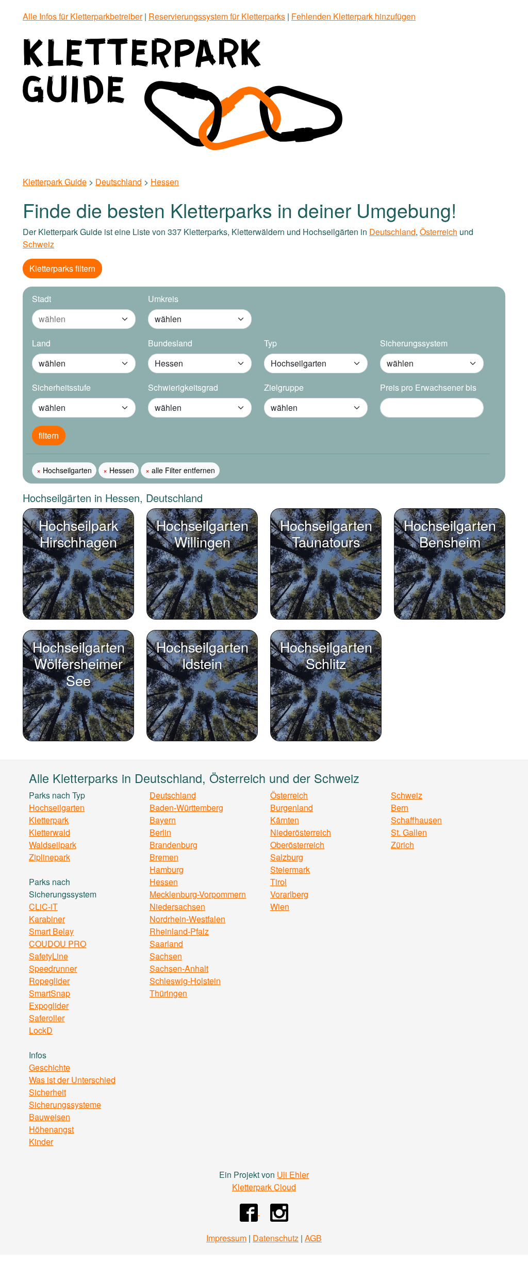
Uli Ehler (293, 1174)
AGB (313, 1238)
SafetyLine (48, 956)
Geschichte (49, 1067)
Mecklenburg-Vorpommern (198, 894)
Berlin (160, 832)
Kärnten (284, 820)
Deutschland (118, 182)
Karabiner (47, 919)
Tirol (278, 882)
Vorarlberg (289, 894)
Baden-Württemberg (186, 807)
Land (41, 343)
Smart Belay (51, 931)
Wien (279, 906)
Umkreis (163, 299)
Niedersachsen (177, 906)
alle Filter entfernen (182, 470)
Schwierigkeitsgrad (183, 387)
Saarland (166, 944)
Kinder (41, 1141)
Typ (270, 343)
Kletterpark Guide (55, 182)
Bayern (163, 820)
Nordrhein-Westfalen (187, 919)
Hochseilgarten (66, 470)
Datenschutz (276, 1238)
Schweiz (38, 244)
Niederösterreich (300, 832)
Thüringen (168, 993)
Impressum (226, 1238)
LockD (41, 1030)
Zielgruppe (284, 387)
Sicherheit (47, 1092)
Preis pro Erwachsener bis (428, 387)
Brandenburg (173, 845)
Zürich (402, 845)
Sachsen (166, 956)
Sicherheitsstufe (61, 387)
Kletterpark (49, 820)
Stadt (41, 299)
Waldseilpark (52, 845)
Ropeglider (49, 981)
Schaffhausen (416, 820)
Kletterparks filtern (62, 268)
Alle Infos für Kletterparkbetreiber (82, 16)
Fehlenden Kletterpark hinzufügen (353, 16)
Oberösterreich (297, 845)
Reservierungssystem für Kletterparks (216, 16)
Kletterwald (49, 832)
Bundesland (170, 343)
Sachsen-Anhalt (179, 968)
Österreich (438, 232)
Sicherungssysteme (65, 1104)
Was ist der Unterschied (72, 1080)
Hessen (165, 182)
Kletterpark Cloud (264, 1187)
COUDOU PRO (57, 944)
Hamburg (167, 869)
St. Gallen (409, 832)
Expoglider (49, 1005)
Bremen (164, 857)
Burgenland (291, 807)
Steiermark (290, 869)
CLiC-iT (43, 906)
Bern (399, 807)
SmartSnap (49, 993)
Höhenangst (51, 1129)
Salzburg (286, 857)
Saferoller (46, 1018)
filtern (49, 435)
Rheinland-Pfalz (179, 931)
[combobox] (73, 319)
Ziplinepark (49, 857)
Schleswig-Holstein (185, 981)
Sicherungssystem (414, 343)
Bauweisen (49, 1117)
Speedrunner (53, 968)
